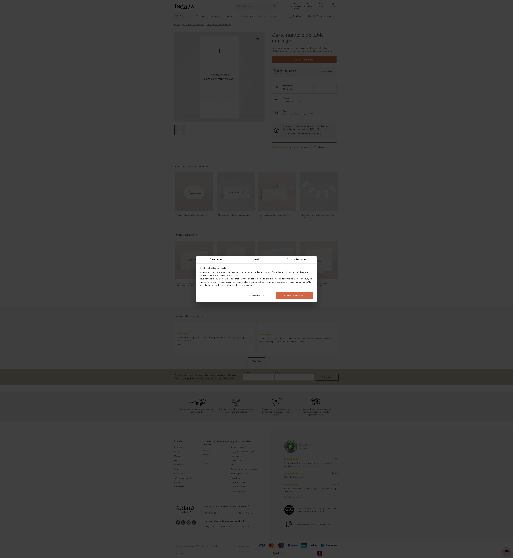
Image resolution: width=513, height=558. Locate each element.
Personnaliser (255, 295)
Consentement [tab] (216, 259)
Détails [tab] (256, 259)
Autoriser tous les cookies (294, 295)
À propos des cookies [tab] (296, 259)
